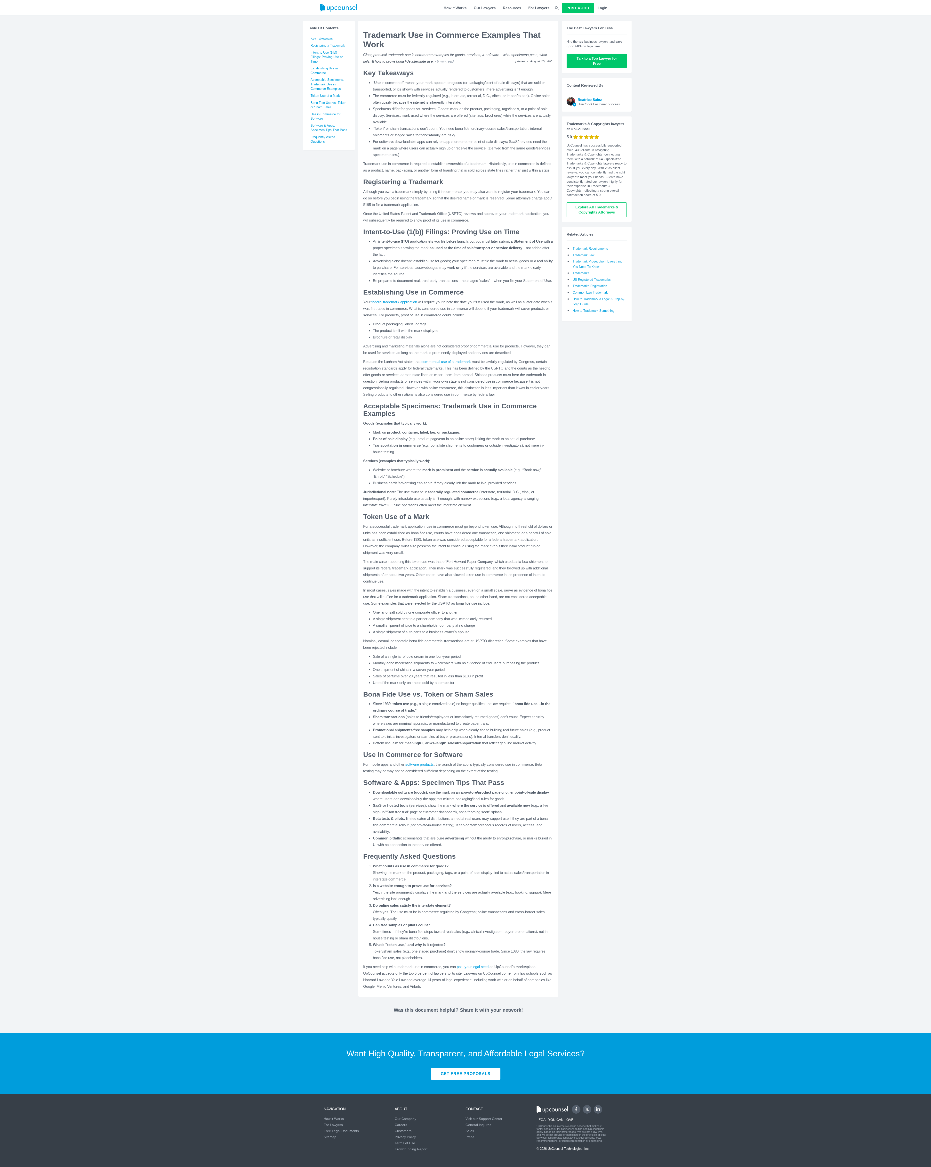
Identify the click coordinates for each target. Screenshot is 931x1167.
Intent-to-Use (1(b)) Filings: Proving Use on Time (327, 57)
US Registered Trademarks (592, 279)
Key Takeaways (322, 38)
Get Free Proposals (465, 1074)
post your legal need (473, 967)
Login (602, 8)
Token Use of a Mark (325, 96)
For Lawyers (538, 8)
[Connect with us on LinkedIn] (598, 1109)
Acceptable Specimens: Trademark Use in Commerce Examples (327, 84)
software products (419, 764)
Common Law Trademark (590, 292)
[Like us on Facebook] (576, 1109)
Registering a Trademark (328, 45)
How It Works (455, 8)
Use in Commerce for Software (325, 116)
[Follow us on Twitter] (587, 1109)
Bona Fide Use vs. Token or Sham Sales (328, 105)
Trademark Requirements (590, 248)
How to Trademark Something (593, 310)
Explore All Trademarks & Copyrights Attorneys (597, 209)
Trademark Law (583, 255)
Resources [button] (512, 8)
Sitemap (330, 1137)
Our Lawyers (485, 8)
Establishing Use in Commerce (324, 70)
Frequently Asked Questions (323, 139)
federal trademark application (394, 302)
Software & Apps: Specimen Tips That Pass (329, 128)
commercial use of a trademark (446, 362)
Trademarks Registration (590, 286)
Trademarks (581, 273)
